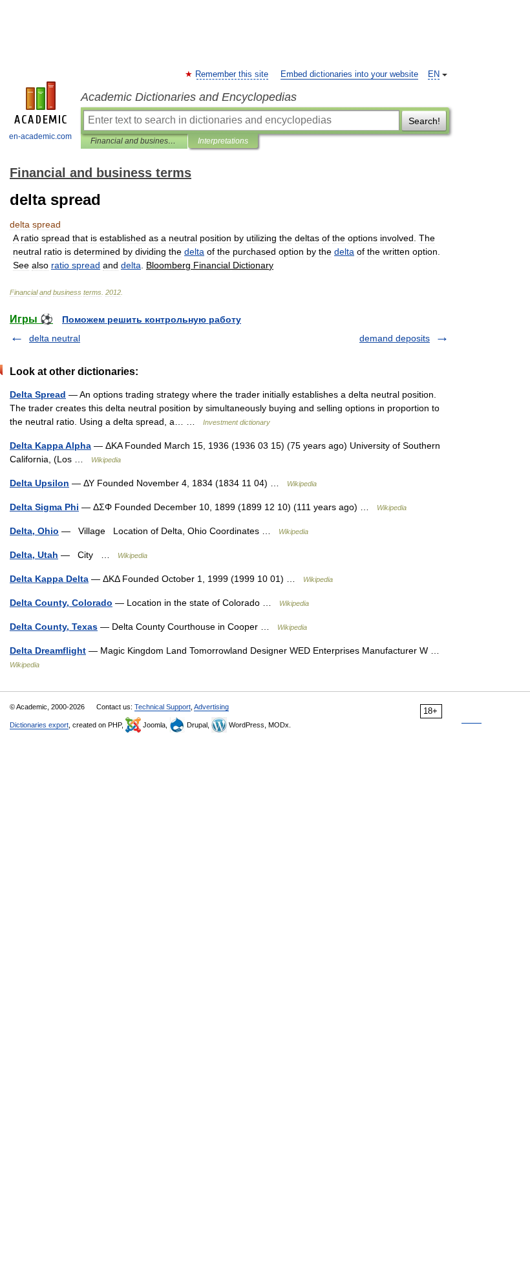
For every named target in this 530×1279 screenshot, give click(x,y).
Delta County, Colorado (61, 602)
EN (434, 74)
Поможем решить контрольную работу (151, 319)
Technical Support (162, 707)
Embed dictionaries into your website (349, 74)
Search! (424, 121)
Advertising (211, 707)
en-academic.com (40, 136)
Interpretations (223, 140)
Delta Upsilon (39, 483)
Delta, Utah (34, 555)
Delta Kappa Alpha (50, 445)
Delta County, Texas (54, 626)
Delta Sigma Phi (44, 507)
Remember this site (232, 74)
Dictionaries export (39, 725)
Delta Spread (38, 394)
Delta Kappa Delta (49, 579)
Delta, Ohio (34, 531)
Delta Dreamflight (48, 650)
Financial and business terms (134, 140)
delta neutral (54, 338)
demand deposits (394, 338)
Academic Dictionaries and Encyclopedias (189, 97)
